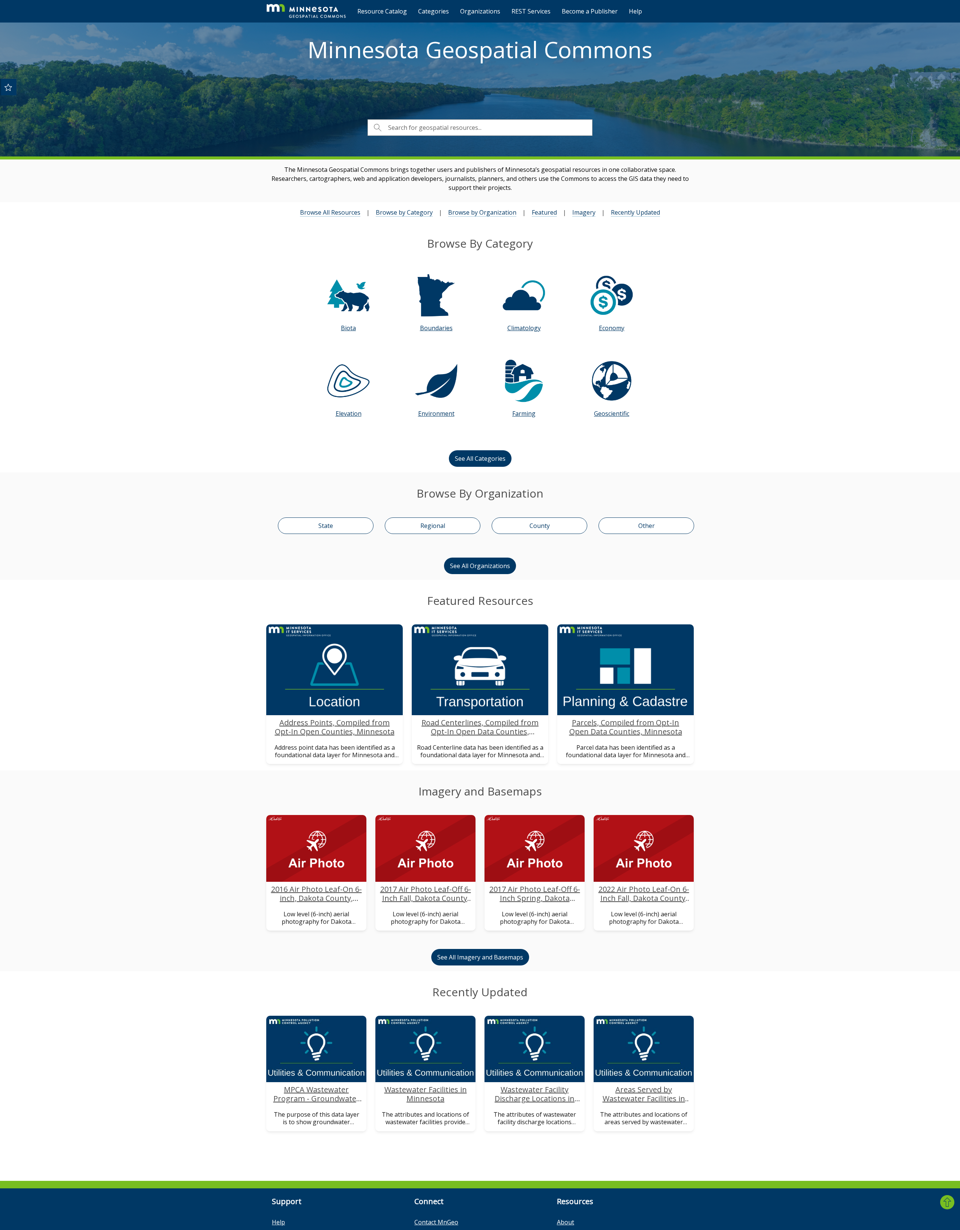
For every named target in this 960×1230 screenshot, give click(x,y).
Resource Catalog (382, 11)
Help (635, 11)
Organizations (480, 11)
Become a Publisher (590, 11)
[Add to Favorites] (8, 87)
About (565, 1222)
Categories (433, 11)
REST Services (531, 11)
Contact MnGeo (436, 1222)
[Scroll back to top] (947, 1202)
